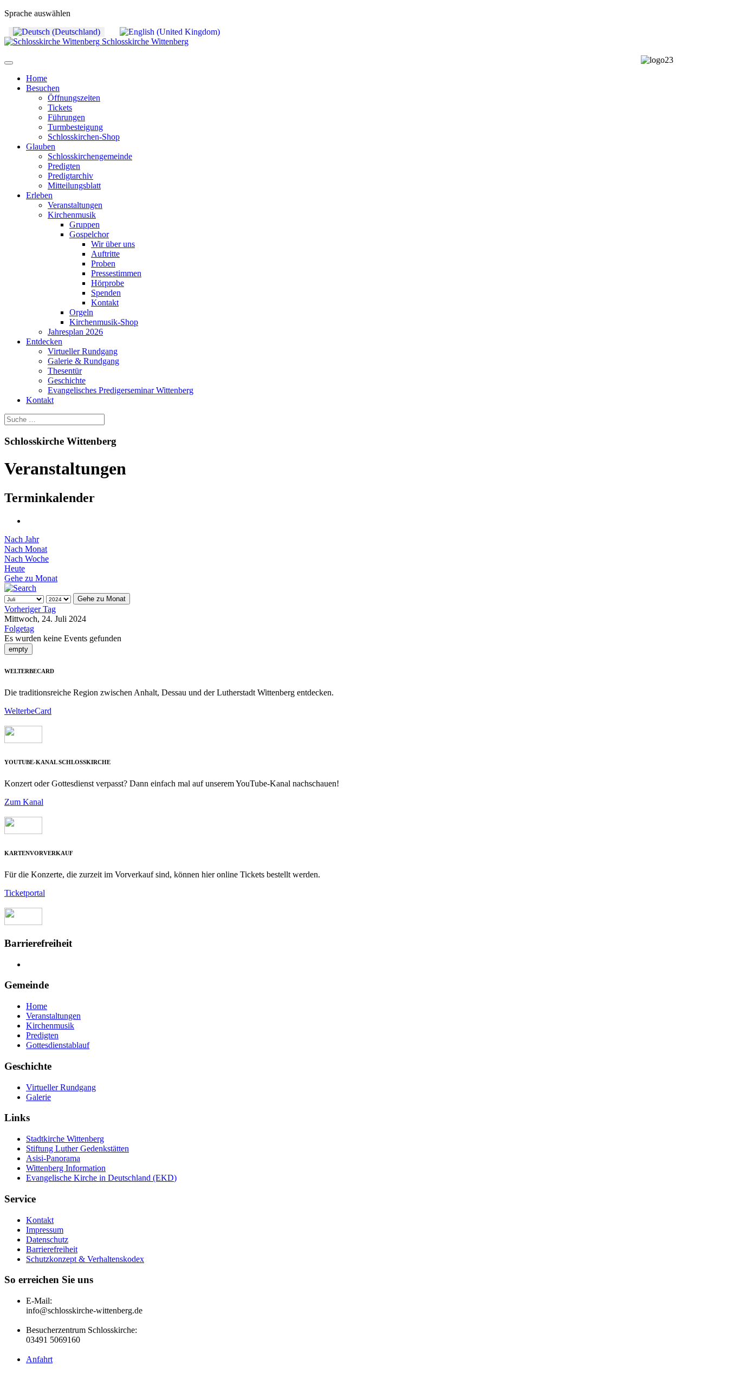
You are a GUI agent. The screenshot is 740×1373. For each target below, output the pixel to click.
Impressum (44, 1229)
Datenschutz (47, 1239)
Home (36, 78)
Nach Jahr (21, 539)
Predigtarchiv (70, 175)
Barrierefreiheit (51, 1249)
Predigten (64, 166)
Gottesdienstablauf (57, 1045)
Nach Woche (26, 558)
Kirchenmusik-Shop (103, 322)
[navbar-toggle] (8, 62)
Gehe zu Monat (30, 578)
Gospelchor (89, 234)
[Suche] (20, 588)
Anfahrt (39, 1359)
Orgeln (81, 312)
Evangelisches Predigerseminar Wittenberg (120, 390)
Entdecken (44, 341)
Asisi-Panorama (53, 1158)
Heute (14, 568)
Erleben (39, 195)
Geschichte (67, 380)
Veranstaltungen (75, 205)
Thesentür (65, 370)
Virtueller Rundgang (83, 351)
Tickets (60, 107)
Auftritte (105, 253)
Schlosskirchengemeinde (90, 156)
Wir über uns (113, 244)
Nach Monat (25, 549)
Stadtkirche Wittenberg (65, 1138)
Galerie (38, 1097)
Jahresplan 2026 (75, 331)
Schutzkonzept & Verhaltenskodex (85, 1259)
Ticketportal (24, 892)
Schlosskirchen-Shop (84, 136)
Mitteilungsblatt (74, 185)
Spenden (106, 292)
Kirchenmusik (72, 214)
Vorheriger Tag (30, 609)
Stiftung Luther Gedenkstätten (77, 1148)
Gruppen (84, 224)
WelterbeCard (27, 710)
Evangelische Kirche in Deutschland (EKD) (101, 1177)
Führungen (66, 117)
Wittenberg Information (66, 1168)
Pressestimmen (116, 273)
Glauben (40, 146)
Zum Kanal (23, 801)
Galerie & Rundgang (83, 361)
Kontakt (105, 302)
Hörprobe (107, 283)
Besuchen (43, 88)
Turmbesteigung (75, 127)
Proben (103, 263)
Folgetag (19, 628)
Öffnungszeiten (74, 97)
